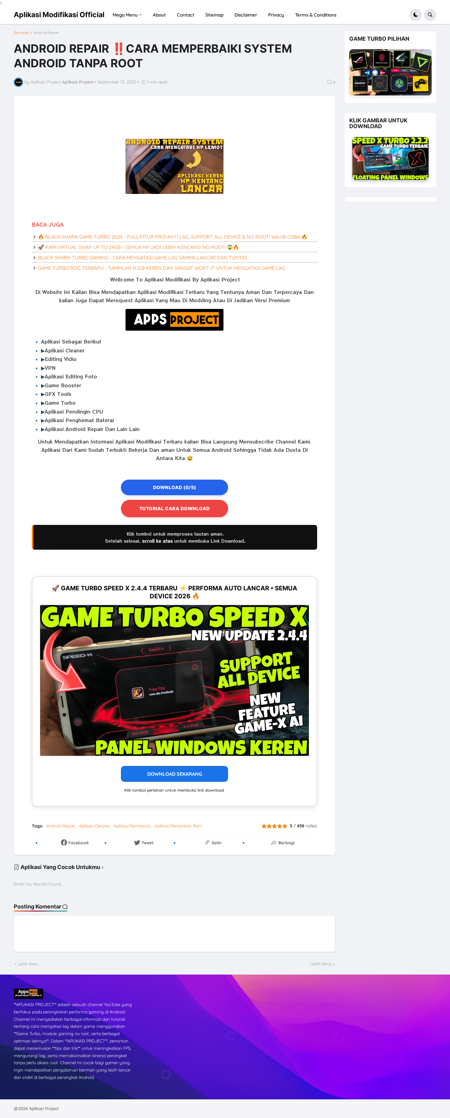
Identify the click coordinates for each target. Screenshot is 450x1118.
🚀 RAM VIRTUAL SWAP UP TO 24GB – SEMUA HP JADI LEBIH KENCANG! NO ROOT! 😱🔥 (138, 247)
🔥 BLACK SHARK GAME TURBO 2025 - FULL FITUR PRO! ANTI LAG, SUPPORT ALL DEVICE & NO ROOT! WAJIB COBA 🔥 (172, 237)
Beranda (21, 33)
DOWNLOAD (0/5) (174, 487)
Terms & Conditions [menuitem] (315, 15)
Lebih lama (320, 964)
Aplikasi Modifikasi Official (59, 14)
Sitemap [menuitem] (214, 15)
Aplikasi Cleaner (94, 826)
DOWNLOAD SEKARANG (174, 774)
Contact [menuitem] (185, 15)
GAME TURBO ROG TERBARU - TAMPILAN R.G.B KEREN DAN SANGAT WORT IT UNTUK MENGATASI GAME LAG (161, 268)
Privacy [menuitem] (276, 15)
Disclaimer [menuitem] (245, 15)
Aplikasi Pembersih (132, 826)
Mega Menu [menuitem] (125, 15)
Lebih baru (28, 964)
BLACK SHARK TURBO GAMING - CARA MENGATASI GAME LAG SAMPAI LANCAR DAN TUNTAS (142, 257)
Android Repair (46, 33)
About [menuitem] (159, 15)
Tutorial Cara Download (174, 508)
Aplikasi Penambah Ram (178, 826)
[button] (416, 15)
